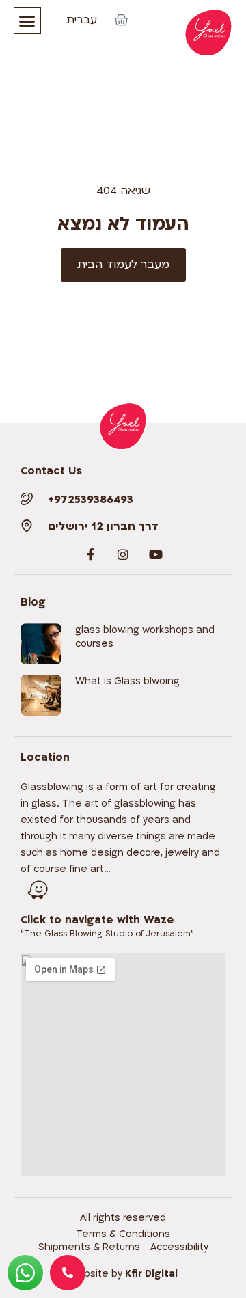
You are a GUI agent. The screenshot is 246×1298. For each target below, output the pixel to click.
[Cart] (121, 20)
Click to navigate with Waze (97, 920)
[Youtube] (156, 554)
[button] (27, 20)
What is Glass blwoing (127, 681)
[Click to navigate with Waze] (37, 890)
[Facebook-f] (90, 554)
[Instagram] (123, 554)
